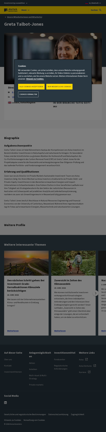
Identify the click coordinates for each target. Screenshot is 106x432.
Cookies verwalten (28, 94)
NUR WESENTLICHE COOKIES (59, 86)
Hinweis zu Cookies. (35, 79)
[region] (53, 80)
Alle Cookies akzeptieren (31, 86)
